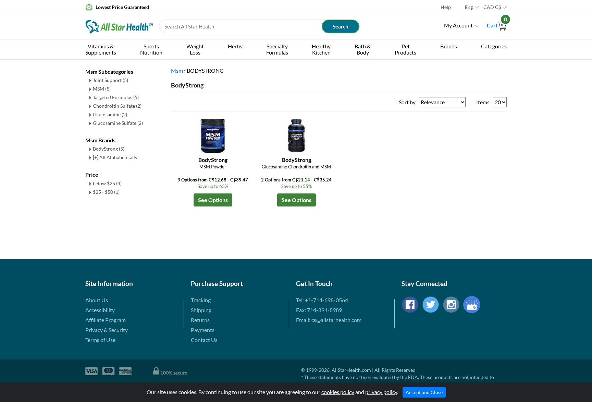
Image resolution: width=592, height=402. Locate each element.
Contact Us (204, 339)
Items (483, 102)
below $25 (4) (107, 183)
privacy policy (381, 392)
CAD (492, 7)
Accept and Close (424, 392)
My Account (458, 25)
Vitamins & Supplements (100, 49)
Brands (448, 46)
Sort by (407, 102)
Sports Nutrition (151, 49)
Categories (494, 46)
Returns (200, 320)
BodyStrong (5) (108, 149)
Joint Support (110, 80)
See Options (213, 200)
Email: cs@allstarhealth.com (328, 320)
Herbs (235, 46)
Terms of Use (100, 339)
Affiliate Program (105, 320)
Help (446, 7)
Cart (497, 25)
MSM (102, 89)
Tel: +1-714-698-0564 (322, 300)
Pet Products (405, 49)
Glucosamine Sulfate (118, 123)
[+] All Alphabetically (115, 157)
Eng (469, 7)
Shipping (201, 310)
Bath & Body (363, 49)
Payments (202, 330)
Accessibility (100, 310)
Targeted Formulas (116, 97)
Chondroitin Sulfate (117, 106)
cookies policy (337, 392)
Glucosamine (110, 114)
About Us (96, 300)
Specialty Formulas (277, 49)
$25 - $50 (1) (106, 192)
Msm (177, 70)
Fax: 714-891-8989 (319, 310)
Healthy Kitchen (321, 49)
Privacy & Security (106, 330)
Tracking (201, 300)
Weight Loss (195, 49)
